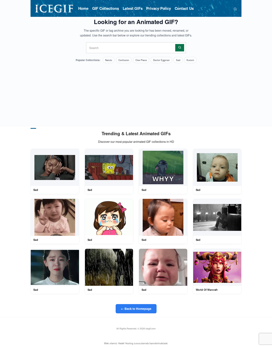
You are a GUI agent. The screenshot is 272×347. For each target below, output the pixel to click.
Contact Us (184, 8)
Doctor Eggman (161, 60)
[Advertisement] (136, 91)
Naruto (108, 60)
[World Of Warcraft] (217, 267)
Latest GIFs (133, 8)
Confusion (123, 60)
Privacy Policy (158, 8)
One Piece (141, 60)
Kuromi (190, 60)
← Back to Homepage (136, 308)
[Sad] (54, 167)
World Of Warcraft (207, 290)
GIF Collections (105, 8)
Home (83, 8)
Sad (178, 60)
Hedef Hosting (125, 343)
